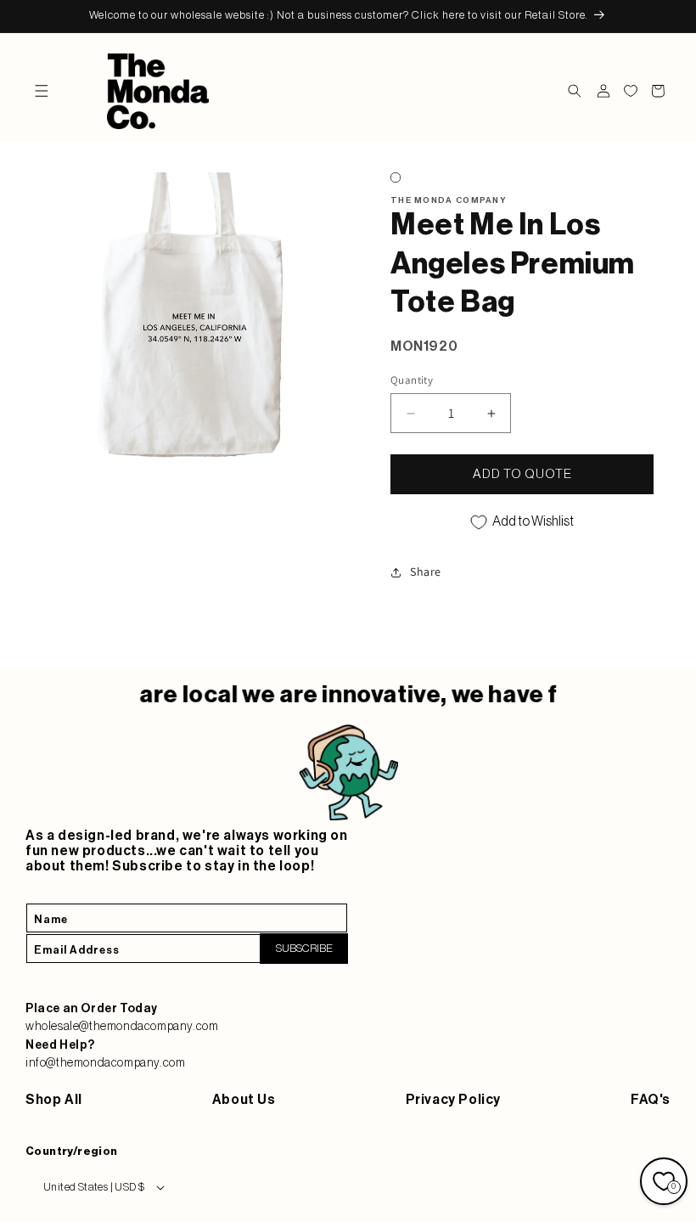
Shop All (53, 1100)
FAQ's (651, 1100)
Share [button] (425, 571)
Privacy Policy (453, 1100)
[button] (41, 90)
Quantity (411, 380)
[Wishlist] (630, 91)
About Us (244, 1100)
